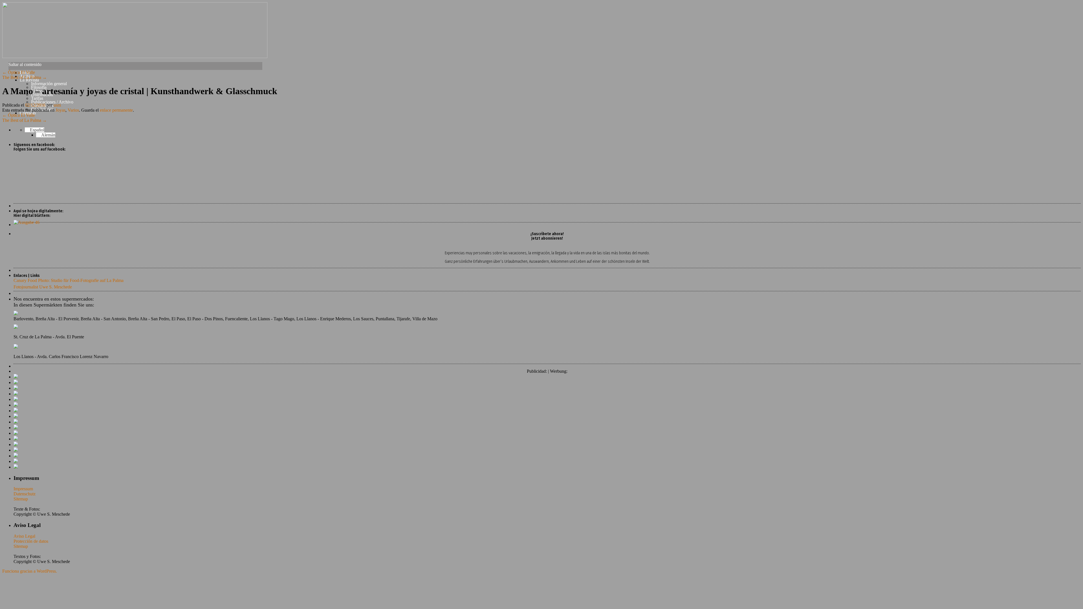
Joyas (60, 110)
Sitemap (21, 499)
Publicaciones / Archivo (52, 102)
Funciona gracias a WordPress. (29, 571)
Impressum (23, 488)
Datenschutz (25, 493)
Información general (49, 83)
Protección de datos (31, 541)
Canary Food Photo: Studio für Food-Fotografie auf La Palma (69, 280)
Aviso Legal (24, 536)
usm (57, 105)
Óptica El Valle (18, 72)
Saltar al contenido (24, 64)
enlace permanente (116, 110)
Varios (73, 110)
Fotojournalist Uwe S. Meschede (43, 286)
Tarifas (37, 98)
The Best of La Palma (24, 77)
